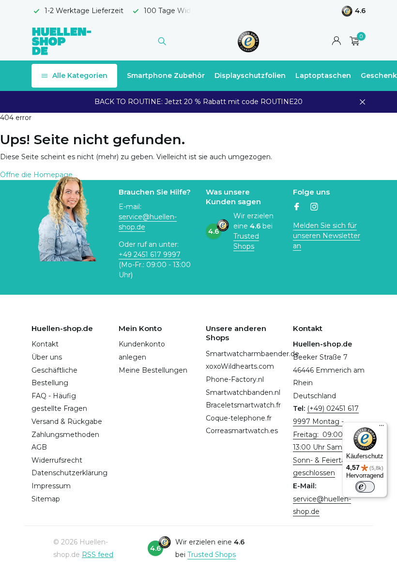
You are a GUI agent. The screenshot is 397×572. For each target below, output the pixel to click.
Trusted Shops (246, 241)
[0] (352, 41)
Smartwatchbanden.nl (243, 392)
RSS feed (97, 554)
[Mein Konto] (336, 41)
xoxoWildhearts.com (240, 366)
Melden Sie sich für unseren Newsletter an (326, 235)
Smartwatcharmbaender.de (252, 353)
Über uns (46, 357)
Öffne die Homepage (36, 174)
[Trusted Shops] (249, 41)
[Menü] (381, 428)
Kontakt (45, 344)
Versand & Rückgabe (66, 421)
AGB (39, 447)
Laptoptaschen (323, 75)
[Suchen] (162, 41)
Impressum (51, 486)
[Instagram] (314, 207)
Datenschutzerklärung (69, 472)
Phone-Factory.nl (235, 379)
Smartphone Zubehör (166, 75)
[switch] (365, 487)
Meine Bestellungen (153, 370)
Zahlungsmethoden (65, 434)
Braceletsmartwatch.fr (243, 405)
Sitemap (45, 499)
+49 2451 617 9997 (150, 254)
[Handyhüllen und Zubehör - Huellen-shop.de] (61, 41)
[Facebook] (297, 207)
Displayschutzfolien (250, 75)
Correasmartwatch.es (242, 430)
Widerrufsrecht (56, 460)
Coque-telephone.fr (239, 418)
